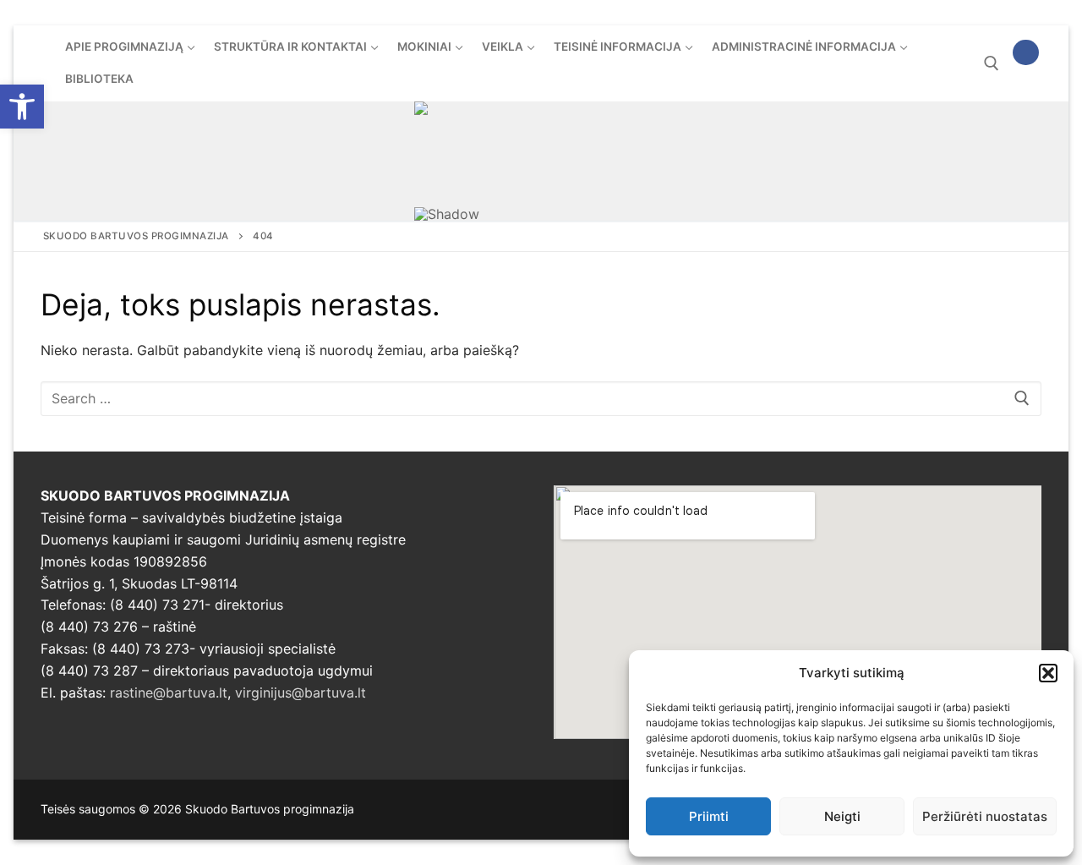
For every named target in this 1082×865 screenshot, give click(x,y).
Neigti (842, 816)
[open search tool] (991, 63)
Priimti (709, 816)
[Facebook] (1026, 53)
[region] (541, 161)
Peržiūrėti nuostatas (984, 816)
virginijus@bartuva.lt (300, 692)
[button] (22, 107)
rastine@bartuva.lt (168, 692)
